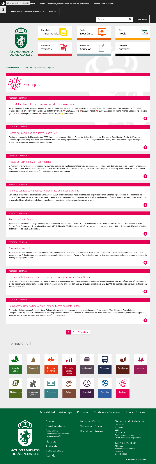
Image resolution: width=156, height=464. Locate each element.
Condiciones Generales (107, 412)
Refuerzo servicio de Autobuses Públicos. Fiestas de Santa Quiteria (44, 190)
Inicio (8, 68)
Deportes (24, 68)
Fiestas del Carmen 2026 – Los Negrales (30, 162)
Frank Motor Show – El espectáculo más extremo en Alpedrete (42, 104)
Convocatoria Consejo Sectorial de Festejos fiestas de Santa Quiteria (45, 306)
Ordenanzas (120, 433)
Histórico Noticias (135, 412)
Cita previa (119, 425)
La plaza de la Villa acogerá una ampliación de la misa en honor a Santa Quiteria (50, 277)
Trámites (46, 47)
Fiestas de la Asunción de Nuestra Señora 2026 (33, 133)
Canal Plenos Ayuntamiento (57, 434)
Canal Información (53, 436)
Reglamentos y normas (124, 435)
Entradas (124, 47)
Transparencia (49, 32)
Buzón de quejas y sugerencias (128, 438)
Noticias (51, 441)
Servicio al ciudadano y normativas (27, 11)
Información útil (90, 421)
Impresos (119, 427)
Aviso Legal (66, 412)
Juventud (42, 68)
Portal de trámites (91, 431)
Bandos (118, 430)
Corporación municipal (104, 4)
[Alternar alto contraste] (3, 3)
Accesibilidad (47, 412)
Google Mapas (121, 454)
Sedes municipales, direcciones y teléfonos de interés (64, 4)
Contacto (51, 421)
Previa (122, 32)
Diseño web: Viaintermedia (136, 460)
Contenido (142, 19)
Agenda (50, 455)
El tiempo (119, 446)
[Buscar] (130, 19)
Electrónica (86, 32)
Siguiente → (83, 332)
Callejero (119, 451)
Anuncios (85, 47)
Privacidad (83, 412)
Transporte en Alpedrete (125, 449)
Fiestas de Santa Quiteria (22, 219)
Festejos (15, 68)
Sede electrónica (91, 426)
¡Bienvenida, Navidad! (19, 248)
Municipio (53, 11)
